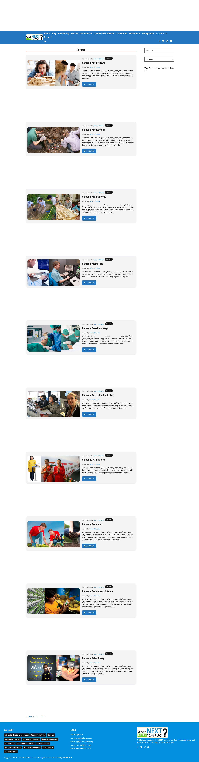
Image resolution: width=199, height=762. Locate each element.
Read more (89, 84)
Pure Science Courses (32, 747)
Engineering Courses (31, 739)
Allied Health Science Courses (17, 735)
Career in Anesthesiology (95, 328)
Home (47, 33)
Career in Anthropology (94, 196)
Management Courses (25, 743)
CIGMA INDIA (68, 758)
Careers (160, 33)
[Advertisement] (99, 15)
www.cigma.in (76, 735)
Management (148, 33)
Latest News (10, 743)
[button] (45, 41)
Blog (54, 33)
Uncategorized (10, 751)
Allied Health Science (104, 33)
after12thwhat (95, 67)
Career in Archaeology (93, 129)
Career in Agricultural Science (97, 591)
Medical (74, 33)
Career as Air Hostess (93, 459)
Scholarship (48, 747)
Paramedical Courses (13, 747)
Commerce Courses (12, 739)
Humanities (134, 33)
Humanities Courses (49, 739)
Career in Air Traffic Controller (97, 395)
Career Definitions (38, 735)
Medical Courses (42, 743)
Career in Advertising (93, 658)
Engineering (63, 33)
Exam (46, 37)
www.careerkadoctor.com (81, 738)
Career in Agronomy (92, 524)
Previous (30, 717)
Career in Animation (92, 263)
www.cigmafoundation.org (81, 742)
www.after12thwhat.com (80, 749)
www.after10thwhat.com (80, 745)
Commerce (121, 33)
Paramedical (86, 33)
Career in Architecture (93, 62)
